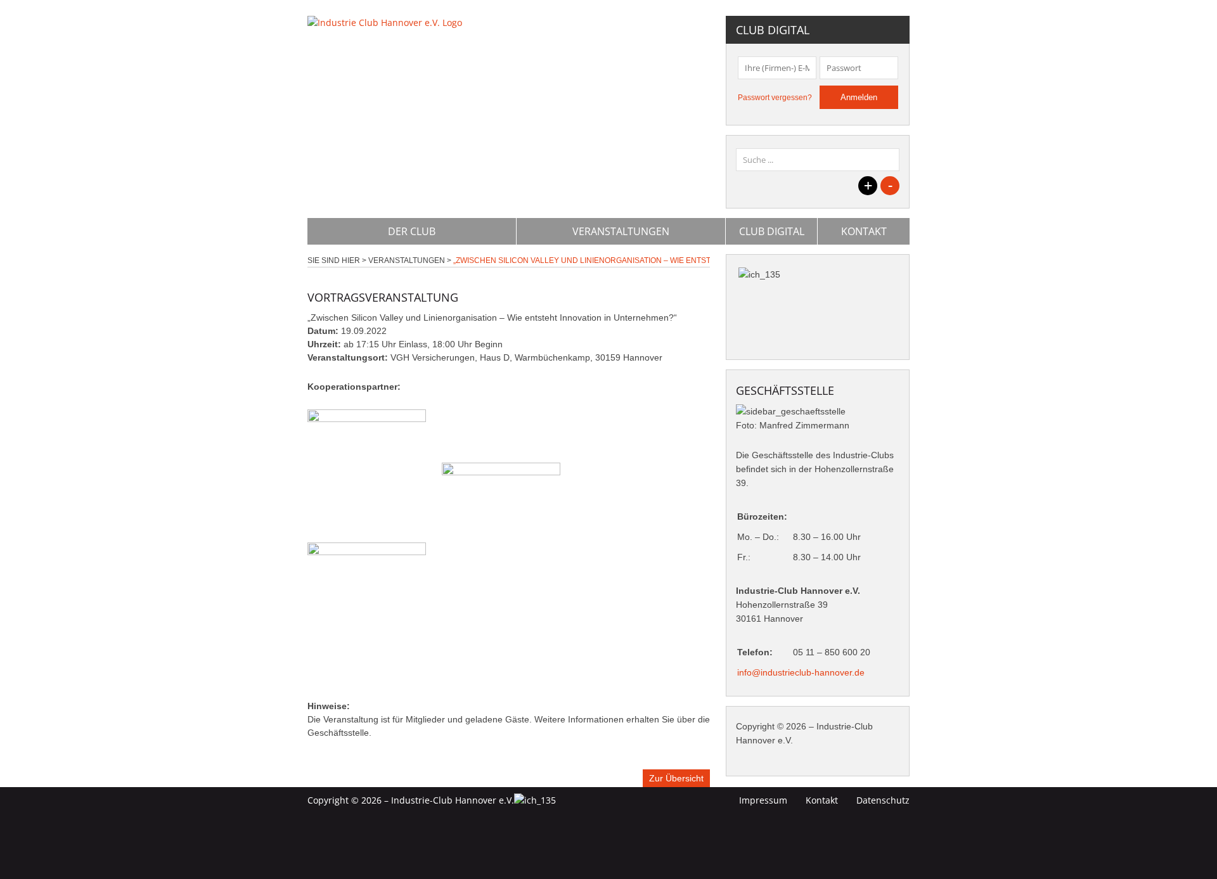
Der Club (411, 231)
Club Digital (771, 231)
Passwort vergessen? (775, 97)
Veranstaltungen (620, 231)
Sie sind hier (333, 260)
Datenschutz (883, 800)
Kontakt (864, 231)
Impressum (763, 800)
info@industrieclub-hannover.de (801, 672)
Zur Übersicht (676, 778)
